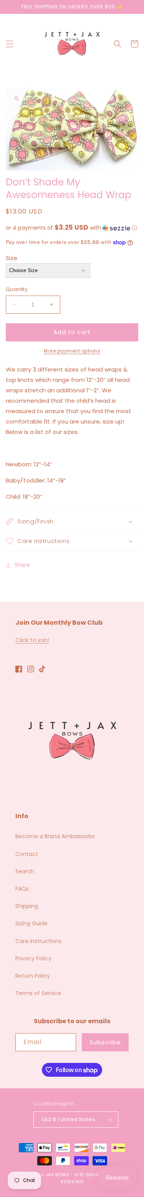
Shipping (26, 906)
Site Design (88, 1175)
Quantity (17, 289)
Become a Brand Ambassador (55, 836)
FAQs (22, 889)
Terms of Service (38, 993)
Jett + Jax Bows (50, 1175)
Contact (26, 854)
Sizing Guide (31, 923)
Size (11, 258)
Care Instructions (38, 941)
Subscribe (105, 1042)
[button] (9, 43)
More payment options (72, 351)
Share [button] (22, 565)
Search (24, 871)
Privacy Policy (33, 958)
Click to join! (32, 640)
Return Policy (32, 976)
